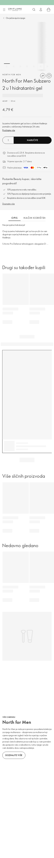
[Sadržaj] (4, 9)
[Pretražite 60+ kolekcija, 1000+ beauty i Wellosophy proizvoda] (34, 9)
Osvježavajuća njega (15, 18)
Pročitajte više (8, 130)
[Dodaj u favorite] (49, 75)
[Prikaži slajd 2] (14, 66)
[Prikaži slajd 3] (20, 66)
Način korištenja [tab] (36, 218)
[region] (27, 46)
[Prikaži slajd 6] (41, 66)
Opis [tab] (14, 218)
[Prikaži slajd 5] (34, 66)
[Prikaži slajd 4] (27, 66)
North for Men (11, 74)
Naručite (32, 140)
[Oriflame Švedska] (14, 9)
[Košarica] (48, 9)
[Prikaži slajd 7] (47, 66)
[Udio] (42, 75)
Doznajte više (8, 203)
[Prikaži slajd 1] (7, 66)
